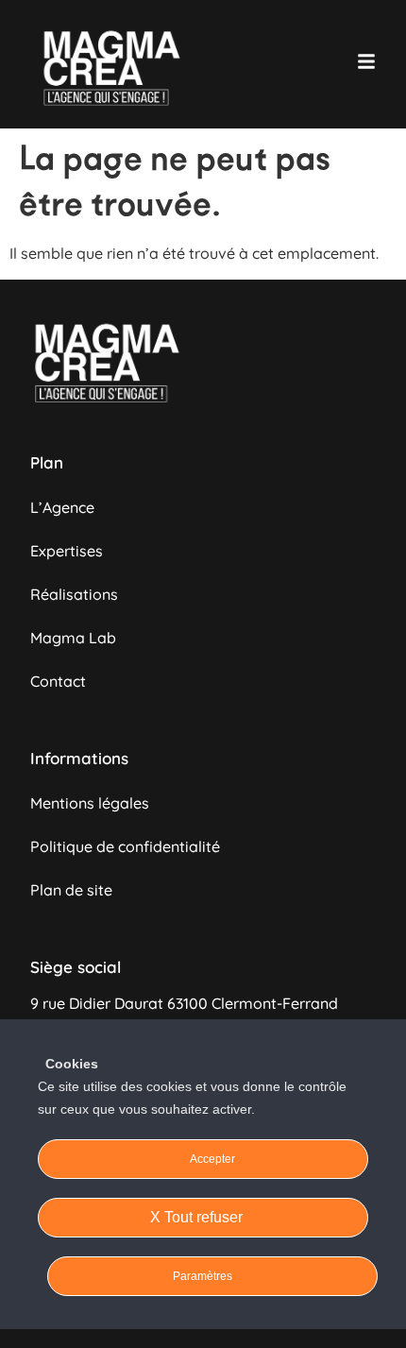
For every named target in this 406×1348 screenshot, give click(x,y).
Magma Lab (73, 637)
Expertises (66, 550)
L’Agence (62, 507)
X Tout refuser (198, 1217)
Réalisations (74, 594)
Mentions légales (89, 802)
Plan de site (71, 889)
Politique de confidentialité (125, 846)
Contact (58, 681)
